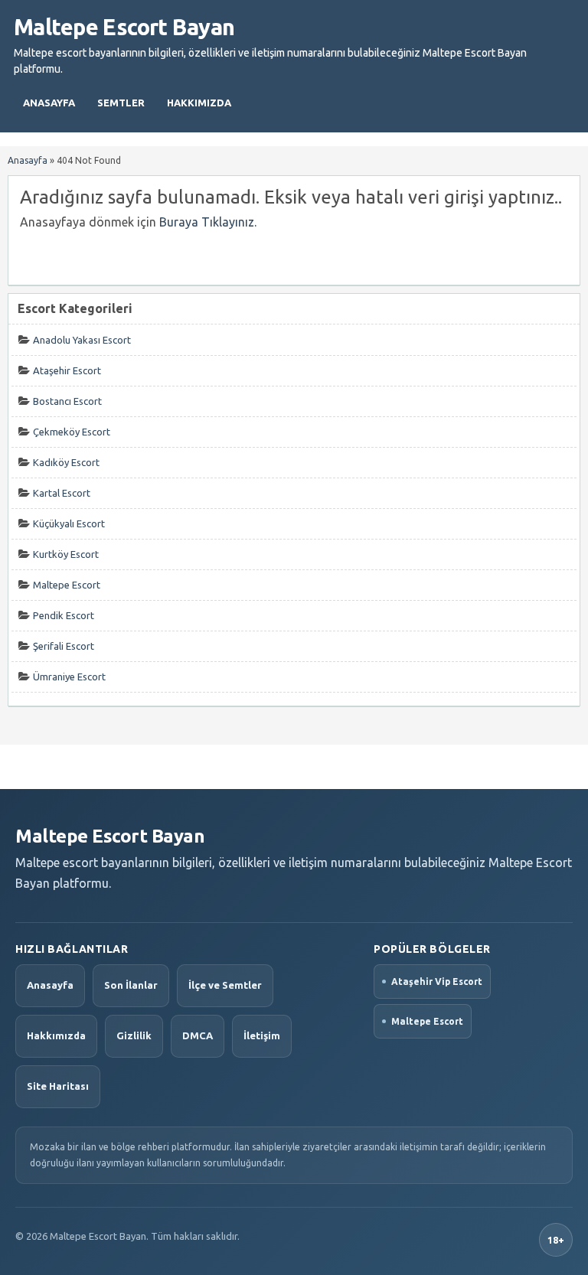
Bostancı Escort (67, 401)
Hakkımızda (199, 102)
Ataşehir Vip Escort (436, 981)
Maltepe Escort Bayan (124, 27)
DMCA (197, 1035)
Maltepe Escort (66, 584)
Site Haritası (58, 1086)
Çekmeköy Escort (71, 431)
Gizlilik (134, 1035)
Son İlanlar (131, 985)
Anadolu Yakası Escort (82, 339)
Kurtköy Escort (66, 554)
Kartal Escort (61, 493)
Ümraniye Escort (69, 676)
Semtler (121, 102)
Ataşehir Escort (67, 370)
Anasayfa (49, 102)
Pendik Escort (63, 615)
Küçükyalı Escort (69, 523)
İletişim (261, 1035)
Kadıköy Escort (66, 462)
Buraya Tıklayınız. (207, 222)
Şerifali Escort (63, 646)
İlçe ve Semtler (225, 985)
